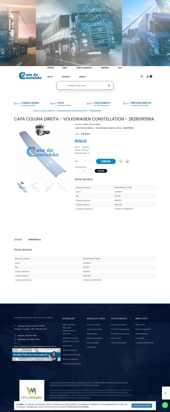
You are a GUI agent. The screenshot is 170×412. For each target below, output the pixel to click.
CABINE (85, 124)
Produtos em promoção (120, 334)
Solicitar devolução (94, 329)
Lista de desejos (93, 343)
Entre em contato (93, 325)
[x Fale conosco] (165, 405)
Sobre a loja (67, 346)
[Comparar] (127, 161)
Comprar (106, 161)
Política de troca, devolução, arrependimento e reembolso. (69, 329)
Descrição (18, 239)
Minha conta (116, 338)
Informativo (91, 347)
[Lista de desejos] (120, 161)
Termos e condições (70, 359)
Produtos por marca (118, 325)
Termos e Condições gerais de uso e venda (71, 339)
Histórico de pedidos (95, 338)
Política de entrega (70, 350)
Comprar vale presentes (72, 364)
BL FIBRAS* (97, 124)
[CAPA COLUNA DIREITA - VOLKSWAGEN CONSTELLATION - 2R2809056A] (23, 187)
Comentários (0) (34, 239)
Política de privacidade (71, 355)
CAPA (91, 124)
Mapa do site (92, 334)
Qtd (76, 161)
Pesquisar (24, 110)
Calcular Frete (80, 167)
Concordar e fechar (141, 405)
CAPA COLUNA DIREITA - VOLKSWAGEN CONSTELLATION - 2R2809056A (67, 110)
